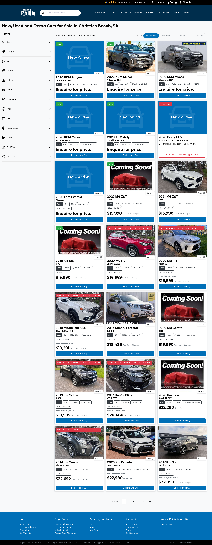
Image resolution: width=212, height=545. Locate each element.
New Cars (24, 524)
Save (97, 74)
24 (144, 502)
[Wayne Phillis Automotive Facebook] (180, 2)
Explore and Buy (79, 95)
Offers (113, 13)
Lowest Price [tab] (151, 35)
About (176, 13)
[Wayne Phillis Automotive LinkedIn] (190, 2)
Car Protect (163, 13)
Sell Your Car (126, 13)
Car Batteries (132, 533)
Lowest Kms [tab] (198, 35)
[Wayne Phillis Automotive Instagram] (184, 2)
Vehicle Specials (62, 530)
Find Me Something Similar (182, 154)
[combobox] (60, 13)
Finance (138, 13)
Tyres (128, 530)
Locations (159, 2)
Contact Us (166, 524)
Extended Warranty (64, 524)
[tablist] (174, 35)
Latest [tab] (182, 35)
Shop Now (100, 13)
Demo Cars (25, 530)
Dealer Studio (186, 543)
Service (149, 13)
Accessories (131, 524)
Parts (92, 527)
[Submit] (42, 13)
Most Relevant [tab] (167, 35)
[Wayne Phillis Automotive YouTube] (187, 2)
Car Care (94, 530)
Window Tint (132, 527)
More (186, 13)
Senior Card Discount (65, 533)
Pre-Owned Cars (28, 527)
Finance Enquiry (63, 527)
